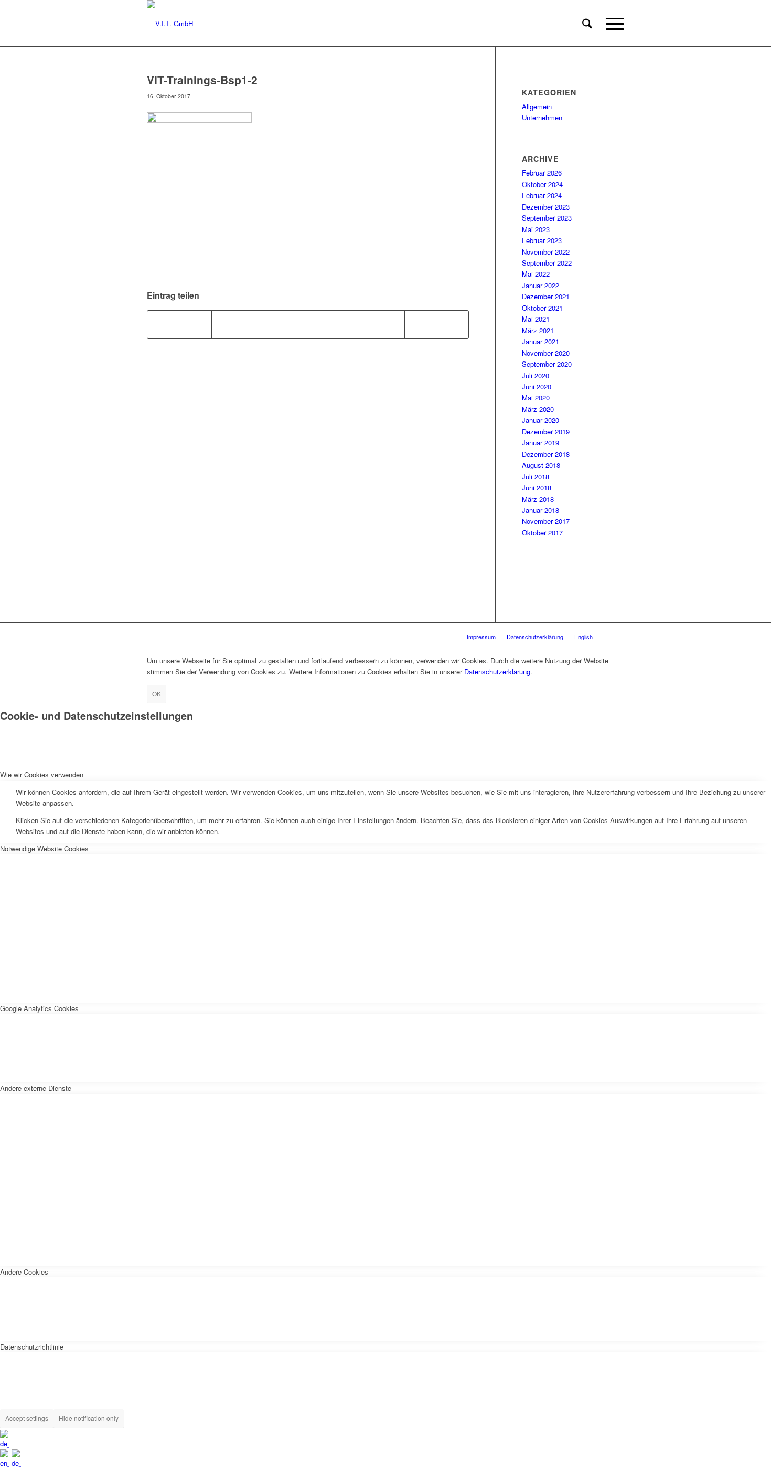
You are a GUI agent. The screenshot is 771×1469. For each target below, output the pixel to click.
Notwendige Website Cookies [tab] (44, 848)
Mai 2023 (536, 229)
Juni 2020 (536, 386)
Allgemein (537, 107)
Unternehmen (542, 118)
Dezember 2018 (546, 454)
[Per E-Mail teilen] (436, 324)
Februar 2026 (542, 173)
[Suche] (587, 23)
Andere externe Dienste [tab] (35, 1088)
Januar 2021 (540, 341)
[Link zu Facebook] (616, 636)
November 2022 (546, 252)
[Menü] (611, 23)
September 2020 (547, 364)
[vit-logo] (170, 23)
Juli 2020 (535, 375)
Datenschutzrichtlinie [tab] (31, 1347)
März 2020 (538, 409)
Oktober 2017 (542, 533)
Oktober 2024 (542, 184)
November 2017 (546, 521)
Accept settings (26, 1417)
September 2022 (547, 263)
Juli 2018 (535, 476)
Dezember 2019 (546, 431)
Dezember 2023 (546, 207)
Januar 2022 (540, 285)
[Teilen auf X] (243, 324)
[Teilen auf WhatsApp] (308, 324)
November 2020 (546, 353)
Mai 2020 (536, 397)
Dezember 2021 (546, 296)
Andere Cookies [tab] (24, 1272)
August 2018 (541, 465)
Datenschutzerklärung (497, 671)
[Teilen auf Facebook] (179, 324)
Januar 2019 (540, 442)
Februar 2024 (542, 195)
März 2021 (538, 330)
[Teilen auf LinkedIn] (372, 324)
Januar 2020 (540, 420)
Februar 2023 (542, 240)
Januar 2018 (540, 510)
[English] (6, 1463)
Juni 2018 (536, 487)
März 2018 (538, 499)
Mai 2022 (536, 274)
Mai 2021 (536, 319)
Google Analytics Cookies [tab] (39, 1008)
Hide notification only (89, 1417)
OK (156, 693)
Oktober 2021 (542, 308)
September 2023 (547, 218)
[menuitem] (587, 23)
